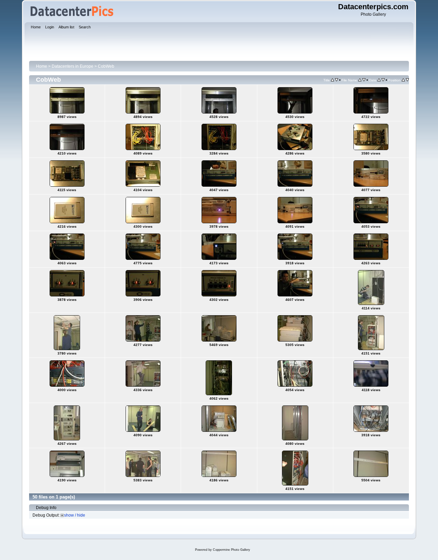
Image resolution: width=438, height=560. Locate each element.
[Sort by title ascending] (332, 80)
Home (41, 66)
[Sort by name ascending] (359, 80)
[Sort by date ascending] (379, 80)
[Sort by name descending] (363, 80)
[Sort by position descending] (407, 80)
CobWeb (106, 66)
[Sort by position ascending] (403, 80)
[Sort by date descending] (383, 80)
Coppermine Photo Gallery (231, 549)
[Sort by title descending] (336, 80)
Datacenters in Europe (72, 66)
